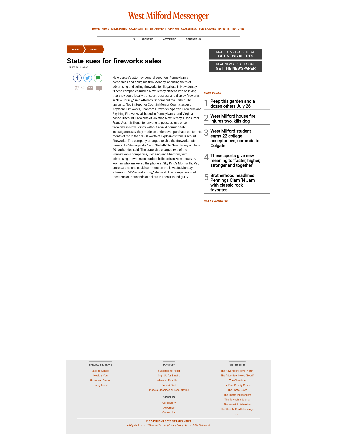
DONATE (262, 4)
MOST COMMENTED (216, 200)
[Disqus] (134, 225)
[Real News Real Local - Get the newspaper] (237, 67)
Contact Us (193, 39)
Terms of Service (158, 425)
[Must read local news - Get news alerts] (237, 55)
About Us (147, 39)
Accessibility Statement (197, 425)
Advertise (169, 39)
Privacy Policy (175, 425)
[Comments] (98, 78)
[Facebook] (77, 78)
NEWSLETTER (242, 4)
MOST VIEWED (212, 93)
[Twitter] (87, 78)
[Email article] (89, 91)
